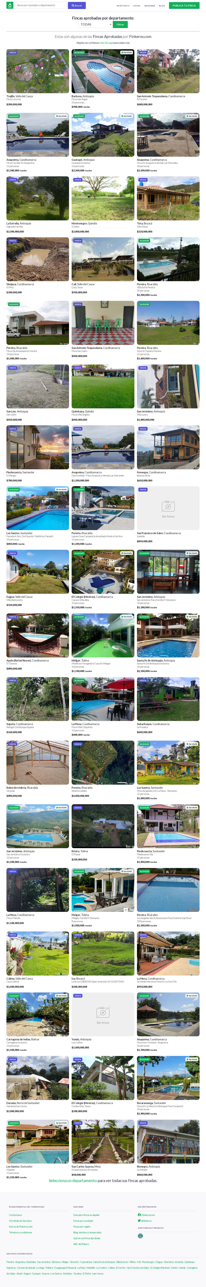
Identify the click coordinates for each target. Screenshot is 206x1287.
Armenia (179, 1262)
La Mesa (81, 1267)
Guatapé (36, 1273)
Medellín (91, 1267)
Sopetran (11, 1267)
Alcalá (19, 1273)
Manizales (31, 1262)
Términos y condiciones (20, 1232)
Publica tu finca (184, 5)
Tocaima (77, 1273)
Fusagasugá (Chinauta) (65, 1267)
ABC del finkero (81, 1244)
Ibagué (27, 1273)
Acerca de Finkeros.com (21, 1226)
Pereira (10, 1262)
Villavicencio (122, 1262)
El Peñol (87, 1273)
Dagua (159, 1262)
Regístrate (123, 6)
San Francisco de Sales (138, 1267)
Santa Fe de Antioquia (104, 1262)
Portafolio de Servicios (20, 1220)
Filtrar (120, 24)
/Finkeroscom (148, 1215)
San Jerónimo (44, 1262)
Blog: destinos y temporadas (87, 1232)
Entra (136, 6)
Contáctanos (15, 1215)
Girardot (74, 1262)
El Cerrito (121, 1267)
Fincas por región (81, 1226)
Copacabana (86, 1262)
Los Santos (56, 1273)
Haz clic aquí (106, 42)
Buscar (78, 5)
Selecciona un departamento (73, 1180)
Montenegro (148, 1262)
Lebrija (182, 1267)
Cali (138, 1262)
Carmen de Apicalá (26, 1267)
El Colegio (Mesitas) (160, 1267)
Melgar (65, 1262)
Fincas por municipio (83, 1220)
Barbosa (56, 1262)
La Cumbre (101, 1267)
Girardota (168, 1262)
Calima (111, 1267)
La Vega (40, 1267)
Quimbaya (189, 1262)
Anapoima (20, 1262)
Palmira (49, 1267)
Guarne (45, 1273)
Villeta (132, 1262)
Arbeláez (67, 1273)
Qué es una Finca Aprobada (86, 1238)
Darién (174, 1267)
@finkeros (146, 1220)
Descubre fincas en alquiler (86, 1215)
